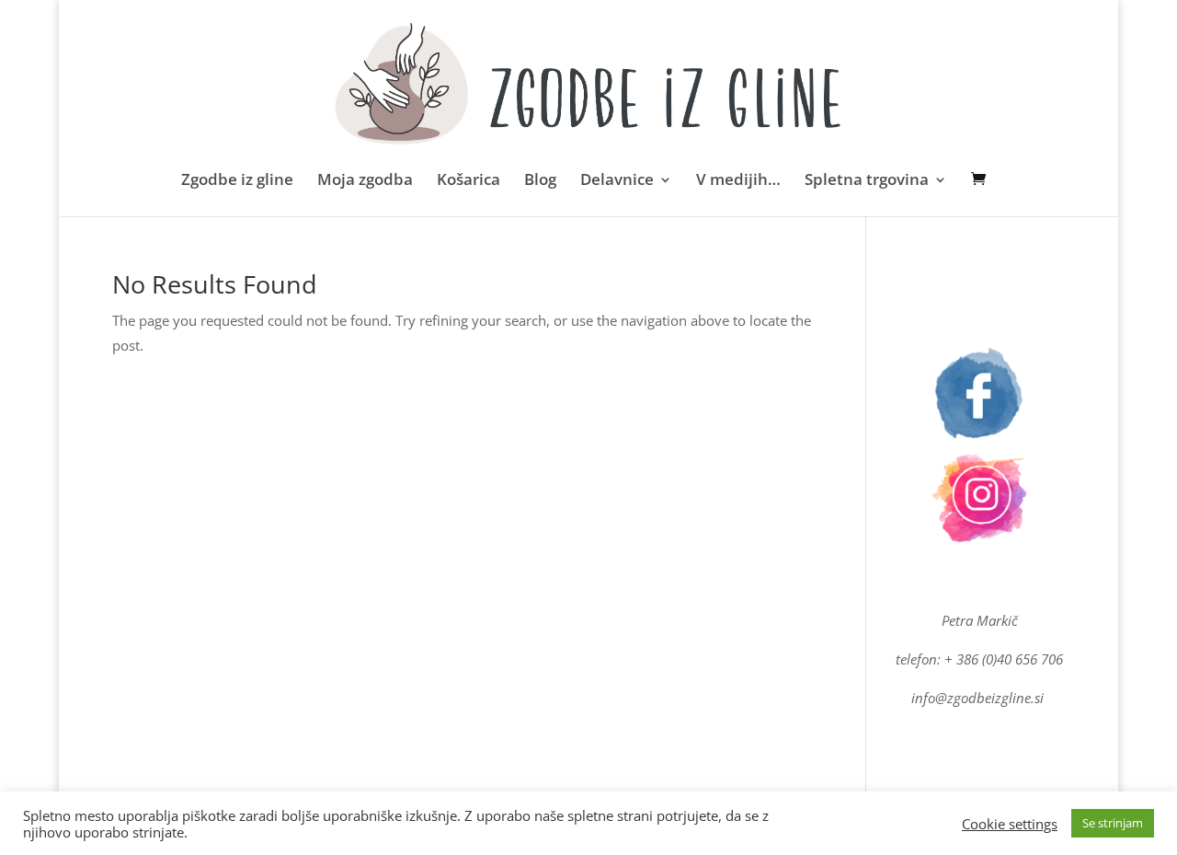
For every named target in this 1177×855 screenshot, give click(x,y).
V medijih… (738, 181)
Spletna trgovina (867, 181)
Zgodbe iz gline (237, 181)
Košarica (468, 181)
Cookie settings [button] (1009, 823)
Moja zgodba (365, 181)
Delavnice (617, 181)
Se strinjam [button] (1112, 823)
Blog (540, 181)
